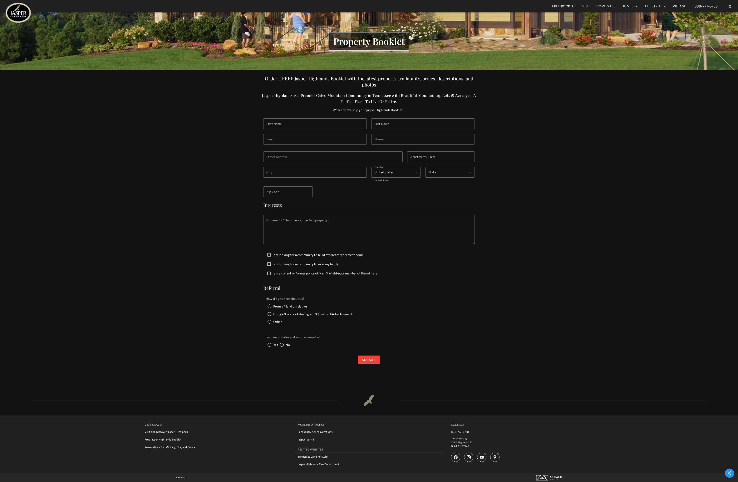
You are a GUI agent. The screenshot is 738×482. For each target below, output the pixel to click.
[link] (215, 432)
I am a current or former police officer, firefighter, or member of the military (325, 273)
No (288, 345)
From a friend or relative (290, 306)
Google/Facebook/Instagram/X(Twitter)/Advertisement (313, 314)
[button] (470, 172)
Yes (275, 345)
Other (277, 321)
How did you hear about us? (285, 298)
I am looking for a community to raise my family (306, 264)
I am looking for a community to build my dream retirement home (318, 255)
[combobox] (333, 156)
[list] (215, 436)
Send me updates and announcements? (292, 337)
